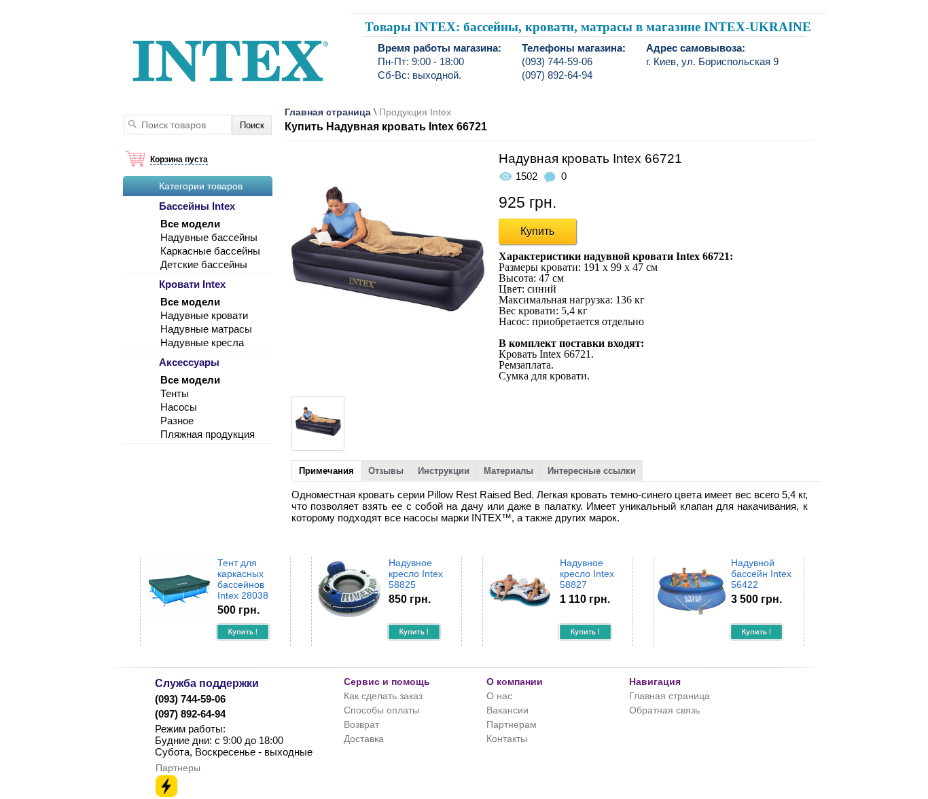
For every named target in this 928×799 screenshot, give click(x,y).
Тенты (174, 393)
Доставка (364, 738)
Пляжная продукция (207, 434)
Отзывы (386, 471)
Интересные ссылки (592, 471)
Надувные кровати (204, 315)
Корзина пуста (179, 159)
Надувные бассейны (208, 237)
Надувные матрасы (206, 329)
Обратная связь (664, 710)
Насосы (178, 407)
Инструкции (443, 471)
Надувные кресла (202, 342)
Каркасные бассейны (210, 251)
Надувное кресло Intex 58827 (587, 573)
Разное (177, 420)
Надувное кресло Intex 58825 (416, 573)
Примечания (326, 471)
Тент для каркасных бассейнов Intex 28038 (242, 579)
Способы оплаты (381, 710)
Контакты (506, 738)
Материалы (508, 471)
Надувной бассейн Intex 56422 (761, 573)
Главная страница (328, 112)
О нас (499, 695)
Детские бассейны (203, 264)
